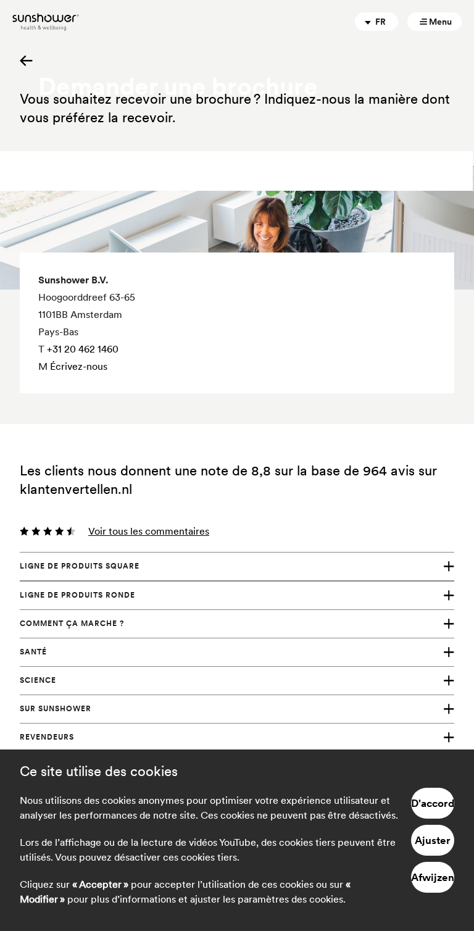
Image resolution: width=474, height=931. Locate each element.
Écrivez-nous (78, 366)
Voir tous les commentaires (148, 531)
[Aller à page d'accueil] (45, 22)
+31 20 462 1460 (82, 349)
